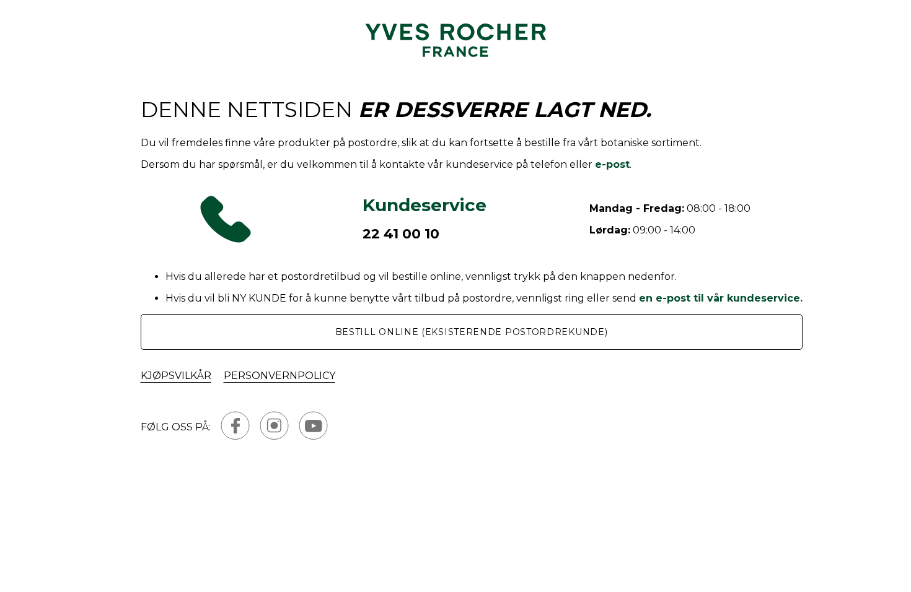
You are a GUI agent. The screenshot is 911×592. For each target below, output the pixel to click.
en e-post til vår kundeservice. (721, 298)
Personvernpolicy (279, 375)
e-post (612, 164)
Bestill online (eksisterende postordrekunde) (471, 331)
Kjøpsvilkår (176, 375)
